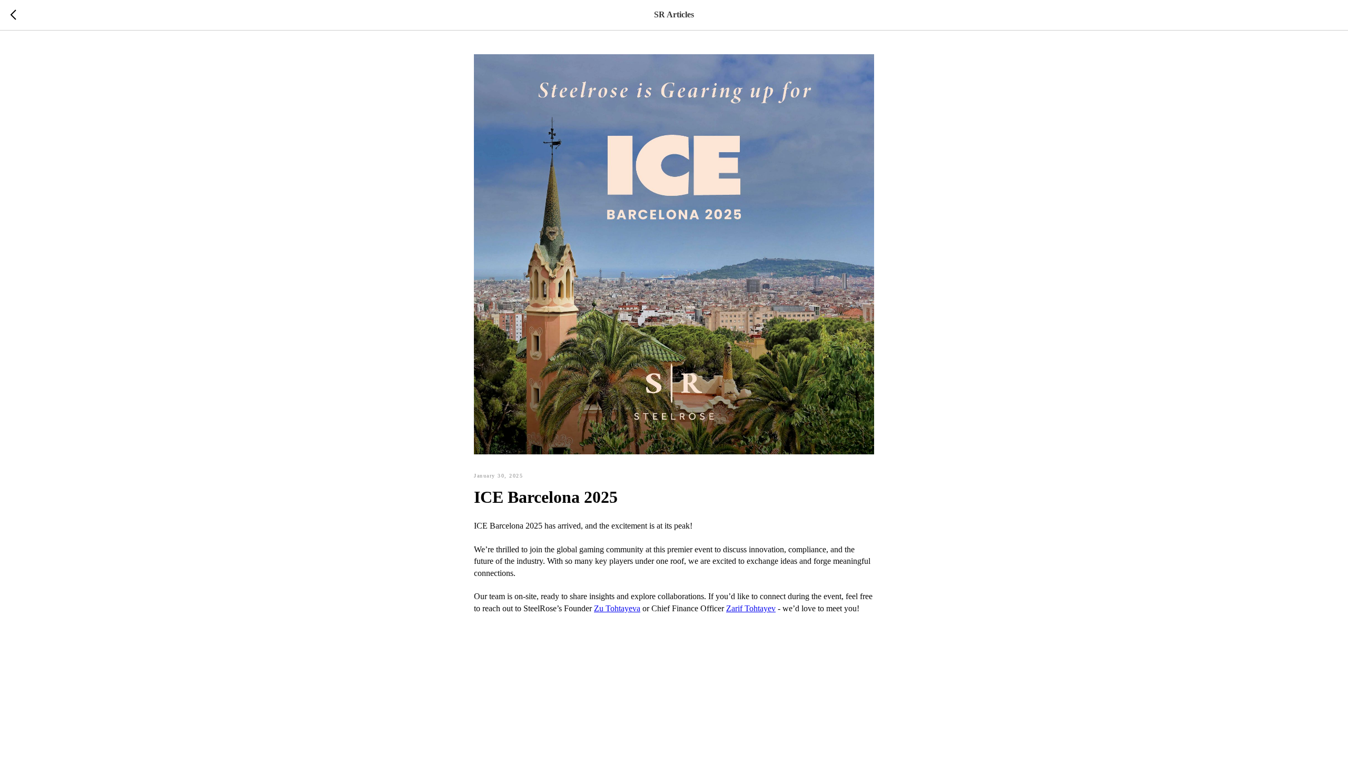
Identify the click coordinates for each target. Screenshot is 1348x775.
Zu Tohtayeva (617, 608)
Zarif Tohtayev (751, 608)
